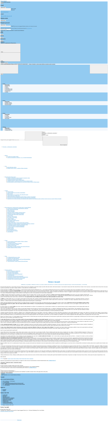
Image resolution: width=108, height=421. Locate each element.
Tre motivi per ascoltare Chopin (12, 156)
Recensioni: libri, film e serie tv (10, 176)
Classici (44, 134)
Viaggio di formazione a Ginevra (13, 244)
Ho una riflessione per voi (11, 229)
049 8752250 (6, 382)
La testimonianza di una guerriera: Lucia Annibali (16, 278)
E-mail (12, 26)
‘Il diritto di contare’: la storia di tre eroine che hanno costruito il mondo (19, 180)
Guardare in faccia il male (11, 245)
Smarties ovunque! (10, 228)
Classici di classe (10, 191)
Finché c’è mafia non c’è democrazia (13, 270)
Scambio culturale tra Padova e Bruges (14, 247)
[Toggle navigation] (9, 69)
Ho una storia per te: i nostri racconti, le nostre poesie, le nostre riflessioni (18, 207)
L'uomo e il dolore (10, 218)
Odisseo (17, 358)
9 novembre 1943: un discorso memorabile (14, 279)
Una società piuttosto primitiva (12, 271)
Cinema (9, 358)
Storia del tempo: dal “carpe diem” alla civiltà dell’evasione (17, 194)
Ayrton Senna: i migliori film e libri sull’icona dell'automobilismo (18, 259)
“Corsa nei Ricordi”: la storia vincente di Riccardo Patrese (17, 261)
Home (44, 132)
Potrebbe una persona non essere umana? (14, 178)
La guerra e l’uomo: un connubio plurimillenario (15, 226)
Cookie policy (5, 394)
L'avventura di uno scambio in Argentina (14, 243)
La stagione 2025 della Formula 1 (13, 258)
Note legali (5, 395)
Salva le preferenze (9, 372)
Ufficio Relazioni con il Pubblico (8, 397)
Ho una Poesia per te (11, 221)
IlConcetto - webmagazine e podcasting (50, 133)
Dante (25, 358)
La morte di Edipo (10, 227)
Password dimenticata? (4, 11)
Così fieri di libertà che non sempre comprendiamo (16, 192)
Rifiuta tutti (9, 362)
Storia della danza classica (11, 167)
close (2, 74)
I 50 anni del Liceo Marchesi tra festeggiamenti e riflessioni (17, 208)
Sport (6, 256)
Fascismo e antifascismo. (11, 219)
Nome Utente (13, 8)
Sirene (15, 358)
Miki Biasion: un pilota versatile (13, 260)
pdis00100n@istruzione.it (14, 383)
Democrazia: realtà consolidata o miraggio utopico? (16, 212)
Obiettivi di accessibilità (7, 399)
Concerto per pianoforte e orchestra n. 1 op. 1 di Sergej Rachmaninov (19, 157)
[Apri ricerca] (99, 69)
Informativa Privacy (6, 396)
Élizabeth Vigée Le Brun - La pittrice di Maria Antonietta (17, 168)
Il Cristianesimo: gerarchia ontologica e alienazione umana (17, 224)
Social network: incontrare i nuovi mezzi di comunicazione (17, 277)
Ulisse (28, 358)
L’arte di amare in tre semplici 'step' (13, 195)
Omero (20, 358)
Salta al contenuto (3, 0)
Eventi (6, 240)
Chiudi (2, 34)
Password (13, 9)
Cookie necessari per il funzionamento (7, 370)
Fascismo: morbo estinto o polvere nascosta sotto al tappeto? (18, 222)
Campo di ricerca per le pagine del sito (7, 139)
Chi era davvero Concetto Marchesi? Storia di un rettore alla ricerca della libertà (21, 197)
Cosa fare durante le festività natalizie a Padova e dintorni (17, 241)
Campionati (31, 358)
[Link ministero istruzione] (5, 1)
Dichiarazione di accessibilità (8, 398)
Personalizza (3, 362)
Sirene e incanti (10, 193)
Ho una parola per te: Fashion (12, 230)
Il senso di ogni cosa (10, 210)
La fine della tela (10, 231)
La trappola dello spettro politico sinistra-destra (15, 214)
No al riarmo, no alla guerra (12, 217)
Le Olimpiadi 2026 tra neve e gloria (13, 257)
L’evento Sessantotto (11, 211)
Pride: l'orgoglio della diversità (12, 209)
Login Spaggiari (29, 28)
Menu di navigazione (63, 144)
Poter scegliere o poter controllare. (13, 220)
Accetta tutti (17, 362)
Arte (6, 166)
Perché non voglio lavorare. (12, 216)
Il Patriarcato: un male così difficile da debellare (15, 213)
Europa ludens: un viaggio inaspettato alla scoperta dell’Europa (18, 246)
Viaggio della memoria (11, 242)
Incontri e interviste (8, 269)
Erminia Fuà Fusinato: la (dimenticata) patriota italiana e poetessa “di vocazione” (21, 196)
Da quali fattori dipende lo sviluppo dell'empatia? (16, 225)
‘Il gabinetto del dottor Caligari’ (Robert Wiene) (15, 179)
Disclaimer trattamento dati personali (6, 411)
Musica (6, 155)
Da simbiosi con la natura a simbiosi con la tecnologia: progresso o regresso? (20, 223)
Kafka (23, 358)
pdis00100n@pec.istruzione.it (15, 384)
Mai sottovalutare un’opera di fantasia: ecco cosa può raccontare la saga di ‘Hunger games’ (23, 181)
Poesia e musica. (10, 215)
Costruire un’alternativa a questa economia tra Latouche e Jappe (18, 177)
